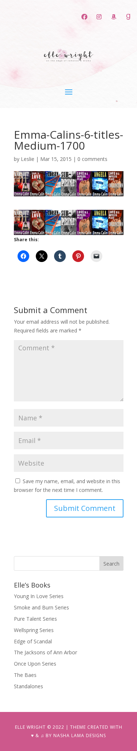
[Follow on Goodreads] (128, 17)
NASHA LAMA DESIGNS (79, 735)
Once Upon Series (35, 663)
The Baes (25, 674)
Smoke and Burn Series (41, 607)
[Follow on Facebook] (84, 17)
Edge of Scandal (33, 641)
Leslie (27, 158)
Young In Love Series (39, 596)
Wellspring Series (34, 630)
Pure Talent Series (35, 618)
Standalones (28, 686)
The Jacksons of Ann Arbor (45, 652)
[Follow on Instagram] (99, 17)
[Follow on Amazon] (113, 17)
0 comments (92, 158)
